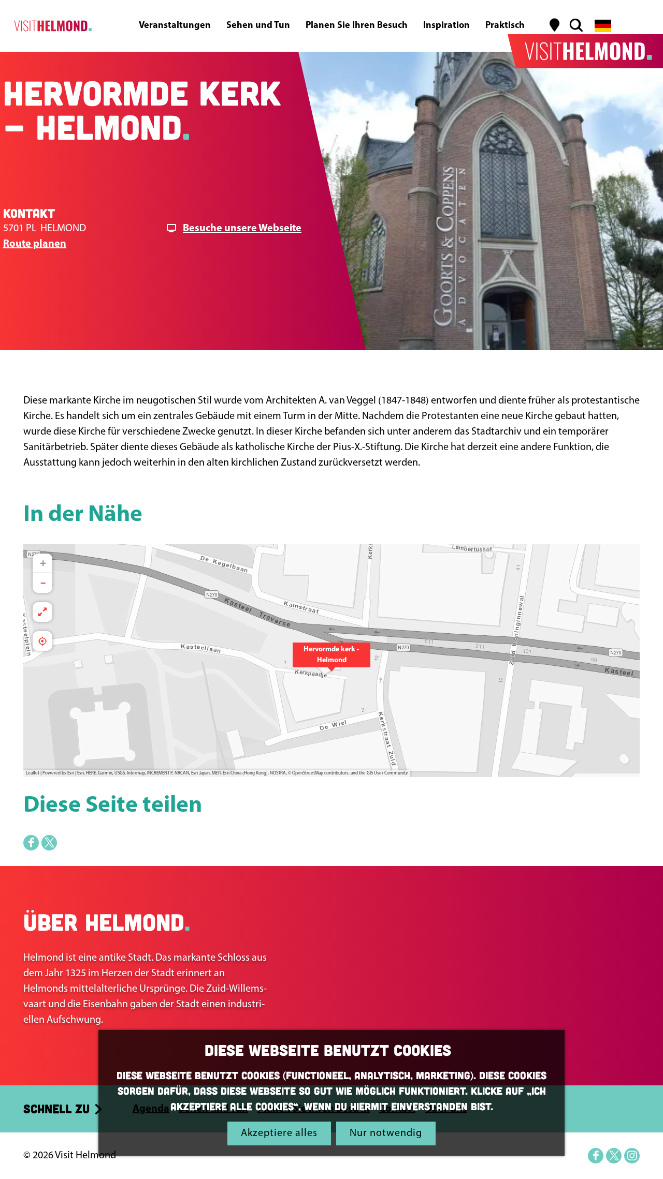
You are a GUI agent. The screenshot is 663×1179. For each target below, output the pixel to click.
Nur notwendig (386, 1133)
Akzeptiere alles (279, 1133)
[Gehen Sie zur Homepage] (51, 26)
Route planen (34, 244)
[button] (331, 660)
